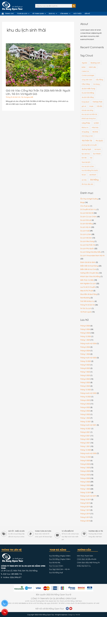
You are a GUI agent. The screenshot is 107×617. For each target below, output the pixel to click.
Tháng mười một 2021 (88, 425)
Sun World (96, 154)
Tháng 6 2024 (85, 347)
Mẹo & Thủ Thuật (86, 290)
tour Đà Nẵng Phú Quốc (90, 170)
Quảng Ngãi (86, 149)
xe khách (92, 175)
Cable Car (85, 71)
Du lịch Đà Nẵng (88, 93)
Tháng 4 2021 (85, 436)
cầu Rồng (99, 79)
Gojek (91, 106)
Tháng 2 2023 (85, 386)
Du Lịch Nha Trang (87, 241)
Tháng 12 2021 (85, 421)
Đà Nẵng (94, 179)
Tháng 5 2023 (85, 375)
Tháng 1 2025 (85, 340)
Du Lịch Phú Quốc (87, 248)
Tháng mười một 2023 (88, 357)
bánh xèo (92, 67)
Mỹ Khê (95, 132)
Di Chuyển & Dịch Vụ (88, 209)
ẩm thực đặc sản (87, 184)
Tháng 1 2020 (85, 489)
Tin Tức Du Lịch (85, 308)
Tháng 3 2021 (85, 439)
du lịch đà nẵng (88, 97)
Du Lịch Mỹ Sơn (86, 238)
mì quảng (85, 132)
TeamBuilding (85, 297)
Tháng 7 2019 (85, 510)
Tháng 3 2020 (85, 482)
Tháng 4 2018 (85, 521)
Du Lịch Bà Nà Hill (86, 213)
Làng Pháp (86, 123)
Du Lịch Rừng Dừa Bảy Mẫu (90, 252)
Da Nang (96, 84)
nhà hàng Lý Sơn (87, 136)
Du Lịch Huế (84, 231)
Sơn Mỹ (84, 158)
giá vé (84, 106)
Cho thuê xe (85, 206)
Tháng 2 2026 (85, 333)
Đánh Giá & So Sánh (87, 262)
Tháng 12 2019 (85, 492)
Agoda (84, 63)
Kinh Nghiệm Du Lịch (88, 283)
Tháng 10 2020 (85, 457)
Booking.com (95, 63)
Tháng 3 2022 (85, 411)
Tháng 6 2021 (85, 432)
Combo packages (88, 75)
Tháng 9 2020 (85, 460)
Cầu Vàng (86, 84)
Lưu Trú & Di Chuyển (87, 287)
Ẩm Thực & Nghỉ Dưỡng (89, 199)
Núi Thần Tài (87, 140)
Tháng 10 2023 (85, 361)
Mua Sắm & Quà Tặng (88, 294)
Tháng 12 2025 (85, 336)
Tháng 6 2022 (85, 400)
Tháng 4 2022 (85, 407)
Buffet (83, 67)
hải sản (99, 106)
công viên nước (87, 79)
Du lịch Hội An (85, 227)
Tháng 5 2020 (85, 474)
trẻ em (84, 175)
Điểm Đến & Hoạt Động (89, 266)
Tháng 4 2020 (85, 478)
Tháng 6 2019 (85, 513)
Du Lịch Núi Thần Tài (87, 245)
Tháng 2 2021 (85, 443)
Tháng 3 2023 (85, 382)
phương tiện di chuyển (89, 145)
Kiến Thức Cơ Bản (87, 280)
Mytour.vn (85, 127)
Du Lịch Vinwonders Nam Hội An (92, 255)
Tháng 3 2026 (85, 329)
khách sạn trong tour (89, 118)
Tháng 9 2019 (85, 503)
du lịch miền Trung (88, 88)
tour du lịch (86, 162)
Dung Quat (85, 102)
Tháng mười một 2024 (88, 343)
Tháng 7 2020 (85, 467)
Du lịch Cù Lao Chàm (88, 216)
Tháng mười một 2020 (88, 453)
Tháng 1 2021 (85, 446)
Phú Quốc (99, 141)
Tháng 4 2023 (85, 379)
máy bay (95, 127)
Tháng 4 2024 (85, 350)
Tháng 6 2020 (85, 471)
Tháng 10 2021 (85, 428)
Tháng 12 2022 (85, 389)
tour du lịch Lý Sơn (88, 166)
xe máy (84, 180)
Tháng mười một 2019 (88, 496)
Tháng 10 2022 (85, 396)
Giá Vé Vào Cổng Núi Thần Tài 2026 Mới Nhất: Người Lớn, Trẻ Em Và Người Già (38, 92)
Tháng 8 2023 (85, 368)
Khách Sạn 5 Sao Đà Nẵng (90, 276)
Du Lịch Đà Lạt (85, 220)
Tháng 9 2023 (85, 365)
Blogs (82, 202)
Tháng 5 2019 (85, 517)
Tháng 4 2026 (85, 326)
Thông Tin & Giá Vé (13, 97)
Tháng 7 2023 (85, 372)
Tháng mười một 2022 (88, 393)
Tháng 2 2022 (85, 414)
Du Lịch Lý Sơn (85, 234)
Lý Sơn (96, 123)
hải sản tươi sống (87, 110)
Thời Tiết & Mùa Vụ (87, 301)
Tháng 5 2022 (85, 404)
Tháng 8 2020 (85, 464)
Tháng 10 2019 (85, 499)
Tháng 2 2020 (85, 485)
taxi (91, 158)
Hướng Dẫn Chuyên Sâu (89, 273)
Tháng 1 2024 (85, 354)
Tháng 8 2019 (85, 506)
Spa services (86, 154)
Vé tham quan (85, 312)
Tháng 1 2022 (85, 418)
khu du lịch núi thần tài (89, 114)
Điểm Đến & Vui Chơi (88, 269)
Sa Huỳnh (98, 149)
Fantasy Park (97, 102)
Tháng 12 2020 (85, 450)
